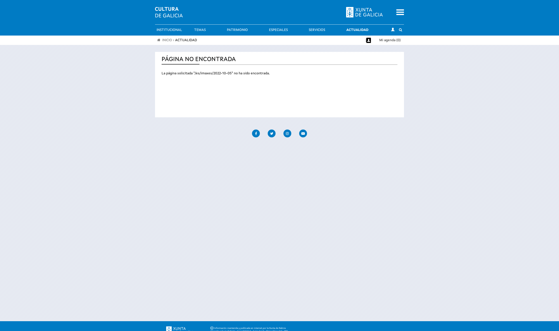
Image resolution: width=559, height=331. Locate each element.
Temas (200, 30)
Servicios (317, 30)
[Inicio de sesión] (393, 30)
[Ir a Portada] (169, 15)
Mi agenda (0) (390, 40)
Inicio (167, 40)
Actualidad (357, 30)
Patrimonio (237, 30)
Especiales (278, 30)
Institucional (169, 30)
